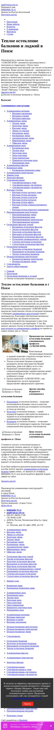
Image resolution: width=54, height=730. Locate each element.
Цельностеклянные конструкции (22, 256)
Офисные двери (19, 143)
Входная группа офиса (23, 202)
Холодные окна (19, 153)
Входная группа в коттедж (24, 197)
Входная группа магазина (24, 195)
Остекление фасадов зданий (20, 224)
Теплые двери (18, 123)
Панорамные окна (20, 163)
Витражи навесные (21, 118)
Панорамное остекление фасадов (27, 237)
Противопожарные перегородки (27, 219)
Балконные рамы (15, 168)
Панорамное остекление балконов (28, 251)
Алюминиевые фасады (17, 165)
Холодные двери (20, 126)
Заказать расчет (8, 92)
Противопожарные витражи (25, 222)
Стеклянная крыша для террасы (22, 672)
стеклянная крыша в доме (24, 182)
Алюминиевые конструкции (15, 105)
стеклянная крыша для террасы (27, 185)
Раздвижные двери (21, 135)
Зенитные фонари (15, 177)
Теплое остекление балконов (25, 254)
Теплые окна (18, 150)
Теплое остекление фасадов (25, 229)
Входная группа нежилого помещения (30, 210)
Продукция (12, 22)
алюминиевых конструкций (25, 313)
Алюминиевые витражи (18, 111)
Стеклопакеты (13, 264)
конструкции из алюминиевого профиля (20, 328)
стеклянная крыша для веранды (27, 187)
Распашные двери (20, 133)
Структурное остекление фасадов (28, 244)
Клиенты (11, 26)
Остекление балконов (17, 247)
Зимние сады (13, 175)
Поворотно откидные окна (25, 160)
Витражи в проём (20, 116)
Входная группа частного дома (26, 192)
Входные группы (15, 190)
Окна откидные (19, 155)
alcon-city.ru (6, 505)
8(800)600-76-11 (8, 495)
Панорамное (12, 402)
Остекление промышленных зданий (29, 239)
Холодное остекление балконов (27, 249)
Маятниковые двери (21, 140)
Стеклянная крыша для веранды (22, 674)
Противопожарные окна (23, 217)
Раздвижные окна (20, 148)
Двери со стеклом (20, 131)
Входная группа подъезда (24, 200)
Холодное (11, 411)
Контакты (11, 31)
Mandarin (23, 720)
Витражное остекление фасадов (27, 227)
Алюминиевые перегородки (20, 172)
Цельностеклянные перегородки (27, 259)
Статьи (10, 34)
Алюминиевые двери (17, 121)
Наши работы (13, 24)
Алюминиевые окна (16, 145)
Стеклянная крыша (16, 180)
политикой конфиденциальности (26, 698)
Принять (27, 704)
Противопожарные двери (24, 214)
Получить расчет (9, 14)
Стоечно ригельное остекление (27, 242)
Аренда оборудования (17, 266)
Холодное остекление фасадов (26, 232)
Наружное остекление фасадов (26, 234)
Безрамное (11, 421)
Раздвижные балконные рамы (26, 170)
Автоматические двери (23, 138)
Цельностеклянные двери (24, 261)
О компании (12, 29)
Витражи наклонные (22, 113)
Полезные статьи (15, 715)
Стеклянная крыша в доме (19, 669)
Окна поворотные (20, 158)
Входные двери (19, 128)
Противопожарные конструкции (22, 212)
